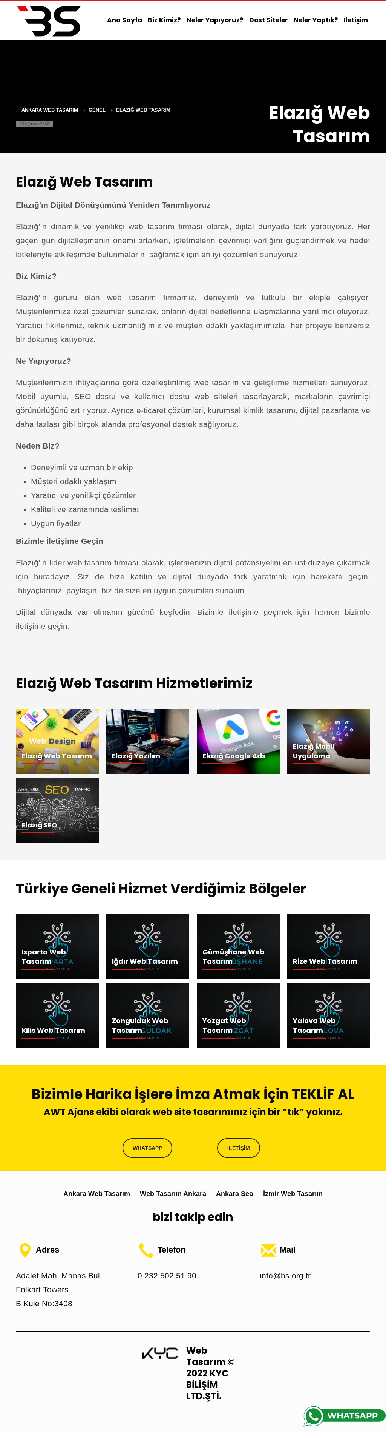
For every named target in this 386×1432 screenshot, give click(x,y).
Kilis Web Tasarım (53, 1030)
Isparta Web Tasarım (43, 956)
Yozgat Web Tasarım (224, 1025)
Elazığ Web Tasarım (56, 756)
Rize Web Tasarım (325, 961)
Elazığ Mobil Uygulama (313, 751)
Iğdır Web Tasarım (145, 961)
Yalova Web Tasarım (314, 1025)
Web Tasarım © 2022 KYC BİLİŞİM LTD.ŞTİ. (210, 1373)
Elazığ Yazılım (136, 756)
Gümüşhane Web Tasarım (233, 956)
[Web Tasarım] (160, 1352)
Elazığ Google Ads (234, 756)
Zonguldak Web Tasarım (140, 1025)
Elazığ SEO (39, 825)
